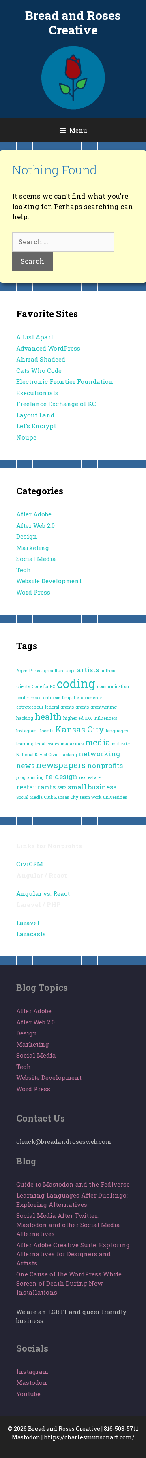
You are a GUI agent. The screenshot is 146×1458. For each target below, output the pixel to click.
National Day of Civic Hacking (46, 755)
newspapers (61, 764)
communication (113, 686)
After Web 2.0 (35, 525)
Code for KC (43, 686)
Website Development (49, 581)
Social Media (36, 558)
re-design (61, 776)
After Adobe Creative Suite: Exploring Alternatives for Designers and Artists (73, 1254)
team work (90, 797)
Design (26, 536)
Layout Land (35, 415)
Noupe (26, 437)
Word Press (33, 592)
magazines (72, 744)
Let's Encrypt (36, 426)
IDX (88, 718)
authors (108, 670)
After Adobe (34, 514)
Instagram (26, 731)
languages (117, 731)
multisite (121, 744)
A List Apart (34, 337)
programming (30, 777)
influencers (105, 718)
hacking (24, 718)
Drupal (68, 697)
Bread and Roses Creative (73, 22)
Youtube (28, 1394)
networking (99, 753)
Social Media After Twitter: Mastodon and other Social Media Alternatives (68, 1224)
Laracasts (31, 934)
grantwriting (103, 707)
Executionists (37, 393)
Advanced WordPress (48, 348)
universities (115, 797)
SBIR (61, 788)
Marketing (32, 548)
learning (25, 744)
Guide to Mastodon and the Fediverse (73, 1184)
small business (92, 786)
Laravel (27, 922)
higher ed (73, 718)
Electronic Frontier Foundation (64, 381)
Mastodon (31, 1382)
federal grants (59, 707)
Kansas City (79, 729)
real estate (90, 777)
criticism (51, 697)
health (48, 716)
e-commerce (89, 697)
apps (70, 670)
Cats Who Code (39, 370)
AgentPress (28, 670)
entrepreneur (29, 707)
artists (88, 669)
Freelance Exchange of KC (56, 404)
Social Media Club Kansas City (47, 797)
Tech (23, 570)
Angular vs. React (43, 893)
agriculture (52, 670)
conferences (28, 697)
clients (23, 686)
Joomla (46, 731)
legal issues (47, 744)
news (25, 765)
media (97, 742)
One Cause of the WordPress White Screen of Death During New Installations (69, 1283)
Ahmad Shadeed (40, 359)
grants (82, 707)
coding (76, 683)
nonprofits (105, 765)
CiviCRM (29, 864)
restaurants (36, 786)
